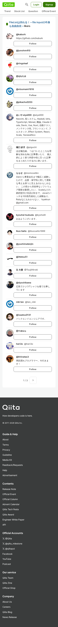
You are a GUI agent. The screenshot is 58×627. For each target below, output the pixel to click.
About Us (7, 601)
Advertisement (9, 475)
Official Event (49, 11)
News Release (9, 617)
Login (36, 4)
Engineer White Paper (13, 519)
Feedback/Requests (12, 465)
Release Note (9, 489)
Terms (5, 444)
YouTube (6, 559)
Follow (32, 43)
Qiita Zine (7, 583)
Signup (49, 4)
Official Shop (8, 588)
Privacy (6, 449)
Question (33, 11)
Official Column (10, 499)
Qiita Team (7, 577)
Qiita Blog (7, 612)
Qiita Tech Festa (10, 509)
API (4, 524)
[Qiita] (8, 4)
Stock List (19, 11)
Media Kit (7, 460)
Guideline (7, 455)
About (5, 439)
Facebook (7, 554)
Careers (6, 607)
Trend (7, 11)
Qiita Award (8, 514)
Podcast (6, 564)
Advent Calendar (10, 504)
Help (4, 470)
